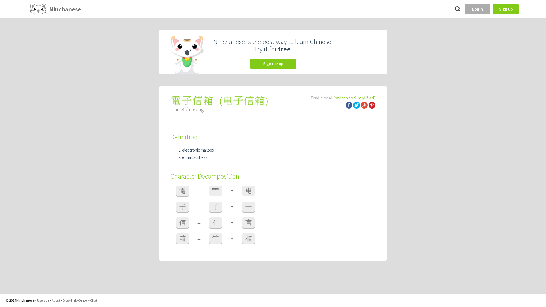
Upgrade (43, 300)
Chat (93, 300)
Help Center (79, 300)
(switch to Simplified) (354, 98)
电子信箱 (243, 100)
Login (477, 9)
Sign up (506, 9)
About (56, 300)
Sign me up (273, 63)
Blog (66, 300)
